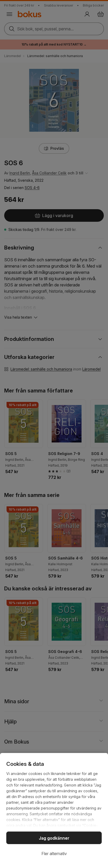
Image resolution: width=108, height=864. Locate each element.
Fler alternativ (54, 853)
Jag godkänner (54, 838)
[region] (54, 808)
